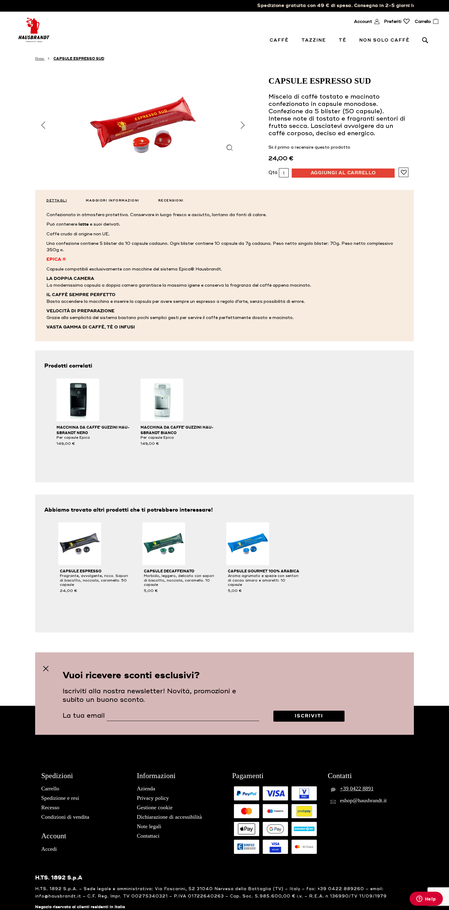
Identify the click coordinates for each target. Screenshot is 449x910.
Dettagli (56, 200)
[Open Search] (425, 40)
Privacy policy (153, 798)
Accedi (49, 849)
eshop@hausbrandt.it (363, 800)
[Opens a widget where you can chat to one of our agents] (426, 899)
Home (40, 58)
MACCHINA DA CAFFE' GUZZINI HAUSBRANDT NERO (93, 430)
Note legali (149, 826)
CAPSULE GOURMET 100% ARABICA (263, 571)
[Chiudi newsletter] (45, 669)
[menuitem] (280, 40)
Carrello (50, 788)
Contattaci (148, 836)
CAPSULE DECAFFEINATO (169, 571)
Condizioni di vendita (65, 817)
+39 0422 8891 (357, 788)
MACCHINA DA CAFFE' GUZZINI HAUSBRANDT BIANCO (177, 430)
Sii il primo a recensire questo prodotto (309, 147)
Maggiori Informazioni (112, 200)
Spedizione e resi (60, 798)
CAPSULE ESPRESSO (80, 571)
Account (363, 21)
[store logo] (33, 30)
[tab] (54, 199)
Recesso (50, 807)
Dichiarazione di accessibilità (169, 817)
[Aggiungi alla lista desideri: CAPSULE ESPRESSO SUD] (403, 172)
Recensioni (171, 200)
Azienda (146, 788)
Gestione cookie (155, 807)
